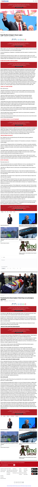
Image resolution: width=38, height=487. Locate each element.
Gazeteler (25, 472)
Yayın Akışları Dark (10, 470)
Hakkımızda (8, 485)
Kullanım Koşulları (25, 485)
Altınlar (20, 468)
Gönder (3, 268)
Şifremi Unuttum (3, 478)
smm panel (8, 474)
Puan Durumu (15, 471)
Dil (5, 211)
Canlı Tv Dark (9, 468)
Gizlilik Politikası (15, 485)
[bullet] (14, 268)
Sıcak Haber (26, 474)
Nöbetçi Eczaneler (10, 471)
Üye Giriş (1, 475)
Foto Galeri (25, 468)
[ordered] (13, 268)
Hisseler (20, 471)
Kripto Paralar (21, 472)
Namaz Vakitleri (15, 470)
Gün (7, 211)
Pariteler (20, 474)
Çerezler (19, 485)
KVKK (21, 485)
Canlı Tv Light (2, 471)
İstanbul (11, 211)
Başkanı (2, 211)
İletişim (12, 485)
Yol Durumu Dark (3, 470)
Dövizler (20, 470)
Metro (14, 211)
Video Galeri (26, 470)
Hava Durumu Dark (3, 468)
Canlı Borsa (14, 468)
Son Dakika (8, 472)
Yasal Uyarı (29, 485)
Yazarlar (25, 471)
